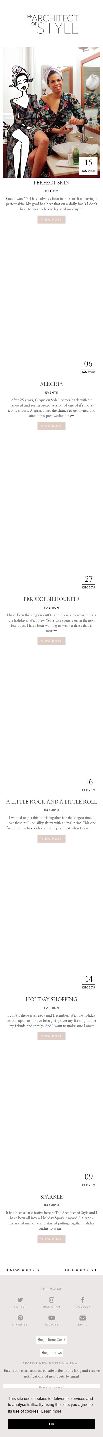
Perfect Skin (52, 182)
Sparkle (51, 1197)
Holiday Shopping (51, 999)
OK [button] (51, 1424)
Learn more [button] (51, 1411)
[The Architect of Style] (51, 25)
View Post (51, 219)
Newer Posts (23, 1270)
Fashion (51, 607)
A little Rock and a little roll (51, 802)
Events (51, 392)
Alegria (51, 384)
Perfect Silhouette (51, 599)
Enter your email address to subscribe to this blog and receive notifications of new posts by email (52, 1373)
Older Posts (79, 1270)
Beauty (51, 191)
